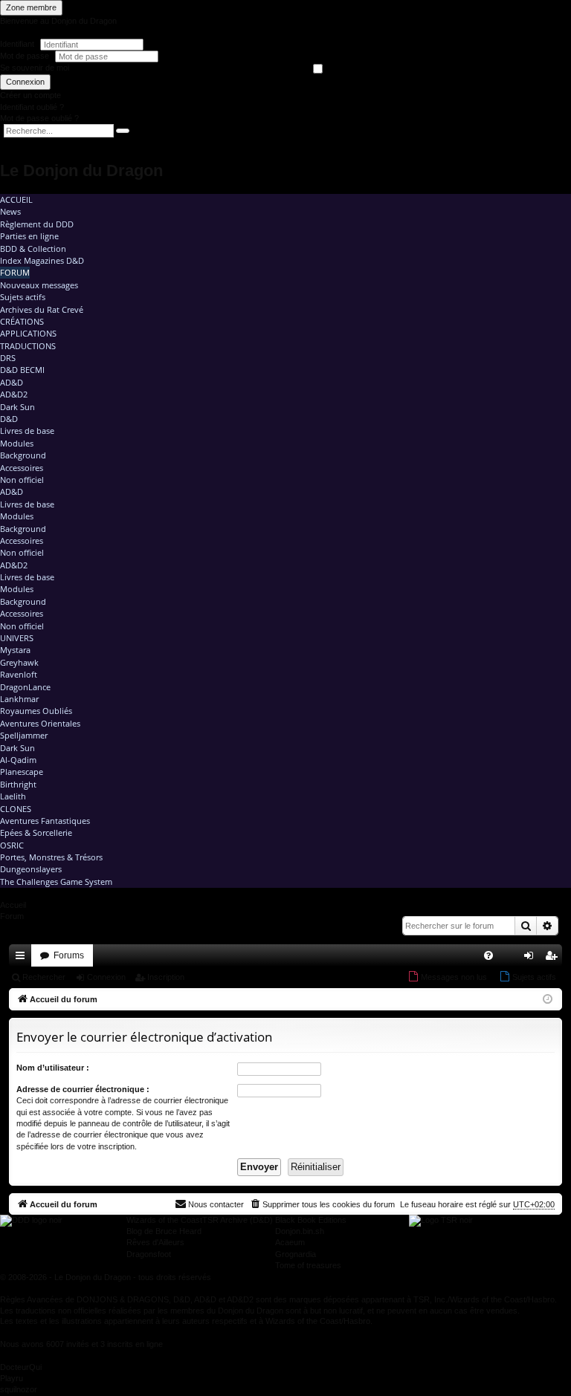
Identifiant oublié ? (32, 107)
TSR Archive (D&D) (237, 1219)
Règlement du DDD (37, 224)
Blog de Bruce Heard (163, 1231)
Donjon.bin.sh (299, 1231)
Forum (15, 272)
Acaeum (290, 1242)
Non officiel (22, 479)
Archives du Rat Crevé (41, 309)
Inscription (165, 977)
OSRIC (12, 845)
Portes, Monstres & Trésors (51, 857)
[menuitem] (488, 955)
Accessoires (21, 467)
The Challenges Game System (56, 881)
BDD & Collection (33, 248)
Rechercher (43, 977)
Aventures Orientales (40, 723)
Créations (22, 321)
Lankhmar (19, 698)
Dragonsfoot (148, 1254)
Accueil (16, 199)
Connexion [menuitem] (531, 958)
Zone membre (31, 7)
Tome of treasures (308, 1265)
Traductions (28, 345)
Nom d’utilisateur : (52, 1067)
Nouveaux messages (39, 284)
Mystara (15, 649)
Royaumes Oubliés (36, 710)
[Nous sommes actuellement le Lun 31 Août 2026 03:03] (547, 999)
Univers (16, 637)
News (10, 211)
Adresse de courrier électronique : (82, 1089)
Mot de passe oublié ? (39, 118)
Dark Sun (17, 406)
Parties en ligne (29, 235)
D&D (9, 418)
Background (23, 455)
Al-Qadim (18, 759)
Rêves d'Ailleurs (155, 1242)
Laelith (13, 796)
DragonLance (25, 686)
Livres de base (27, 430)
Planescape (21, 771)
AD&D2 (14, 394)
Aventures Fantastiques (45, 820)
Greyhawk (19, 662)
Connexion (25, 81)
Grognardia (295, 1254)
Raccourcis (23, 958)
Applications (28, 333)
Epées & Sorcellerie (36, 832)
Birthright (18, 784)
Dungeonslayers (31, 868)
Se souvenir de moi (34, 67)
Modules (16, 443)
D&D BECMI (22, 369)
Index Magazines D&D (42, 260)
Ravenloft (18, 674)
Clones (15, 808)
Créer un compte (30, 95)
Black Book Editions (310, 1219)
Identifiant (17, 43)
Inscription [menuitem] (554, 958)
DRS (8, 357)
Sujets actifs (22, 296)
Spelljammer (24, 735)
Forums (69, 955)
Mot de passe (25, 55)
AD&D (11, 382)
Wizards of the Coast (164, 1219)
